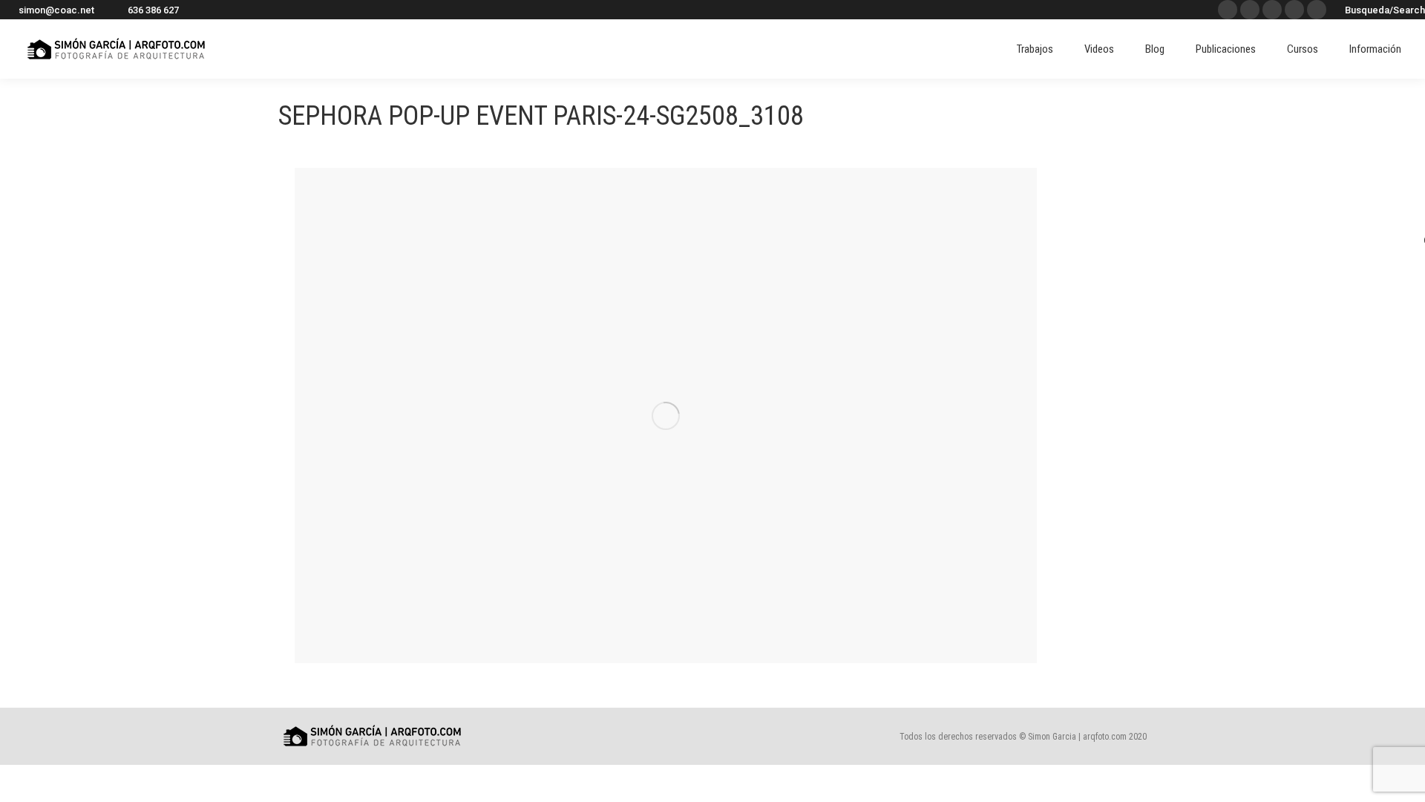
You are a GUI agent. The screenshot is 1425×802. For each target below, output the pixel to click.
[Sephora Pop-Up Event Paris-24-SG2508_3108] (666, 415)
